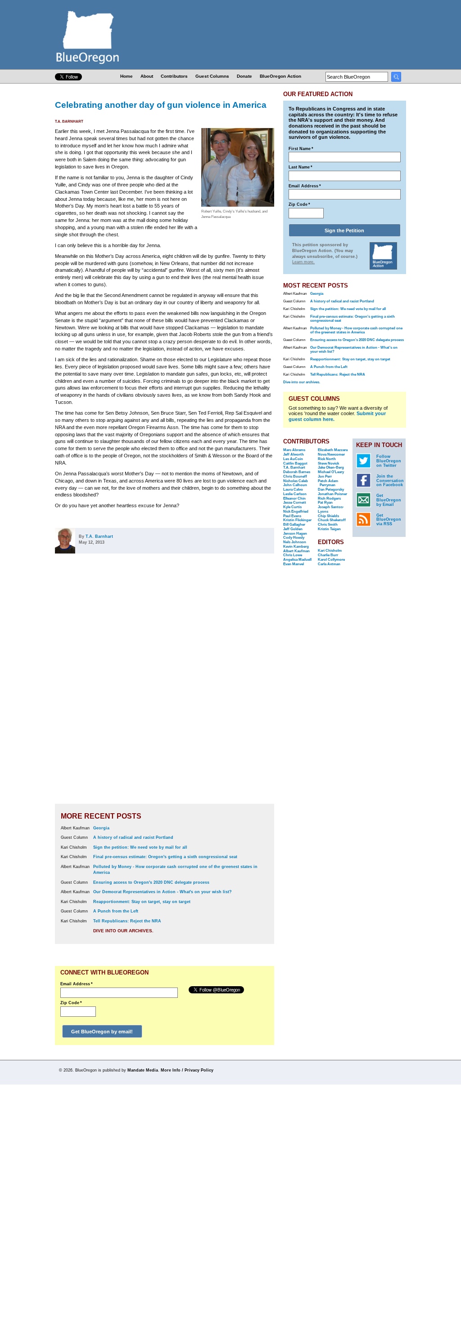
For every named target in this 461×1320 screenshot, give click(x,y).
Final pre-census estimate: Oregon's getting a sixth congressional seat (165, 857)
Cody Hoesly (293, 538)
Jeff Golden (293, 529)
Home (126, 76)
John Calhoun (295, 485)
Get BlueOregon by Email (388, 500)
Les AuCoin (293, 459)
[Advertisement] (245, 684)
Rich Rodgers (329, 498)
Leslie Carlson (295, 494)
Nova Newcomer (331, 454)
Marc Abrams (294, 450)
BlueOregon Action (280, 76)
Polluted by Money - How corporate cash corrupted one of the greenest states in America (356, 330)
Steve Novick (328, 463)
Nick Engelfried (295, 511)
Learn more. (303, 262)
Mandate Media (142, 1070)
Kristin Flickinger (297, 520)
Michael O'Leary (331, 472)
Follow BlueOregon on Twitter (388, 461)
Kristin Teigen (329, 529)
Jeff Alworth (293, 454)
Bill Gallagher (294, 525)
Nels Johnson (294, 542)
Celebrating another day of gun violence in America (161, 105)
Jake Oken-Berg (331, 467)
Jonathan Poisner (332, 494)
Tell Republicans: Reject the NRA (127, 921)
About (146, 76)
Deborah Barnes (296, 472)
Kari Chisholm (330, 551)
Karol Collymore (331, 560)
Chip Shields (328, 516)
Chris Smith (328, 525)
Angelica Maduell (297, 560)
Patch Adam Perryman (328, 483)
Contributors (174, 76)
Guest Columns (212, 76)
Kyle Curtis (292, 507)
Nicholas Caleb (295, 481)
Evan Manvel (293, 564)
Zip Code (71, 1003)
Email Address (76, 984)
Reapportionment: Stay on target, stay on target (141, 901)
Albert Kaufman (296, 551)
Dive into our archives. (123, 930)
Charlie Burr (328, 555)
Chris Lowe (292, 555)
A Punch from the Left (115, 911)
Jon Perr (325, 476)
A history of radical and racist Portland (133, 837)
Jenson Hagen (295, 534)
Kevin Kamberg (296, 547)
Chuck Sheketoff (332, 520)
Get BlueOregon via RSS (388, 520)
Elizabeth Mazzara (333, 450)
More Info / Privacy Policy (187, 1070)
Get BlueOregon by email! (102, 1031)
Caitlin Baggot (295, 463)
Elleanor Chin (294, 498)
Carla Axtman (329, 564)
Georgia (101, 828)
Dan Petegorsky (331, 489)
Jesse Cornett (294, 503)
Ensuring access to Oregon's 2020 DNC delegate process (151, 882)
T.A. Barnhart (69, 122)
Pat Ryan (325, 503)
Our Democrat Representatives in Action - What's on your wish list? (162, 892)
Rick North (327, 459)
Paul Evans (292, 516)
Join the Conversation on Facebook (390, 480)
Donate (244, 76)
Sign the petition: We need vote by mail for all (140, 847)
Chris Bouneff (295, 476)
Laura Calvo (293, 489)
